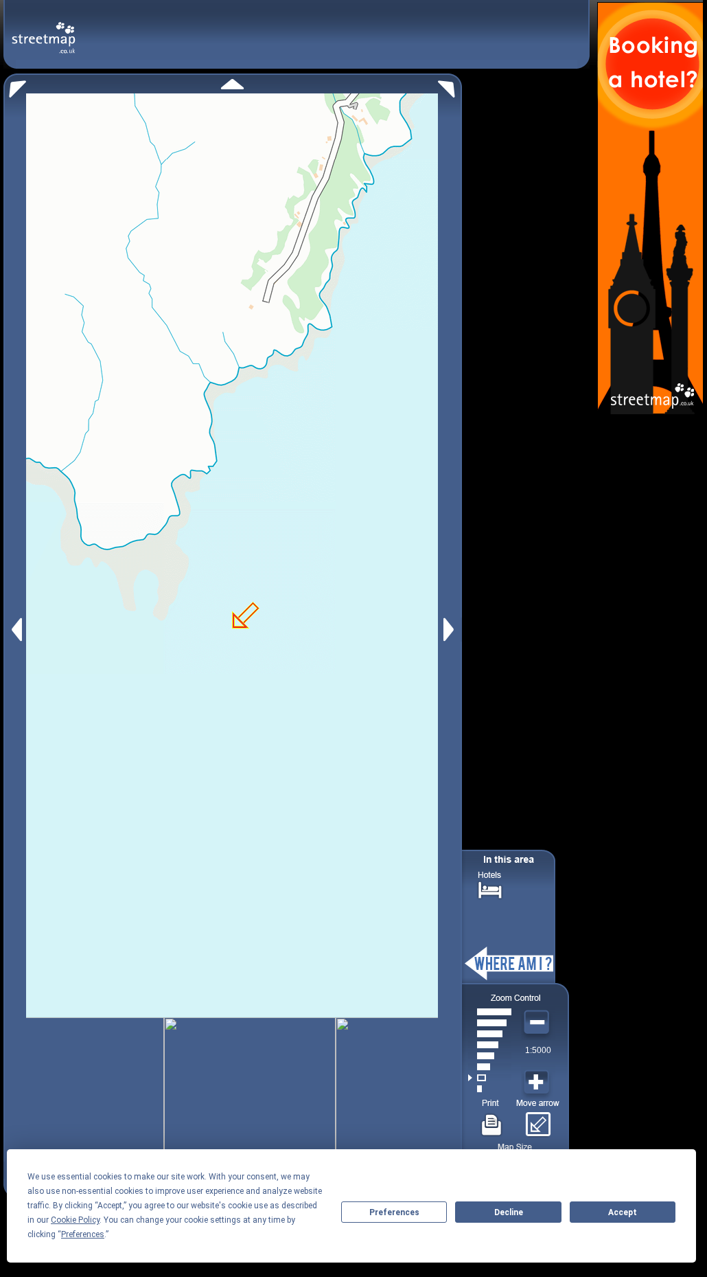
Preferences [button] (82, 1234)
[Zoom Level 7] (489, 1022)
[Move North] (232, 84)
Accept (622, 1212)
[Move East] (450, 630)
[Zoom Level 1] (489, 1088)
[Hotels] (490, 888)
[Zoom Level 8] (489, 1011)
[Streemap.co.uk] (43, 30)
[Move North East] (450, 86)
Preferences (394, 1212)
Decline (508, 1212)
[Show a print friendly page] (492, 1120)
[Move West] (15, 630)
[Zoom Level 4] (489, 1055)
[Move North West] (14, 86)
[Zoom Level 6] (489, 1033)
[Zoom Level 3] (489, 1066)
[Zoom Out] (538, 1023)
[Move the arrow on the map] (538, 1120)
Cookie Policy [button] (75, 1220)
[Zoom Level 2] (489, 1077)
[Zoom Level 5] (489, 1044)
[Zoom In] (538, 1082)
